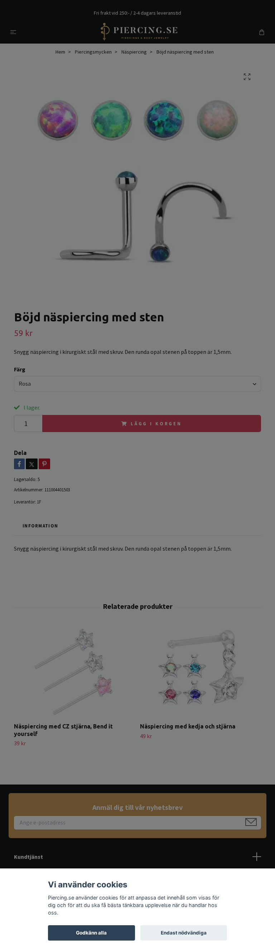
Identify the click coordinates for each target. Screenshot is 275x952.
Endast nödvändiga (184, 933)
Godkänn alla (91, 933)
